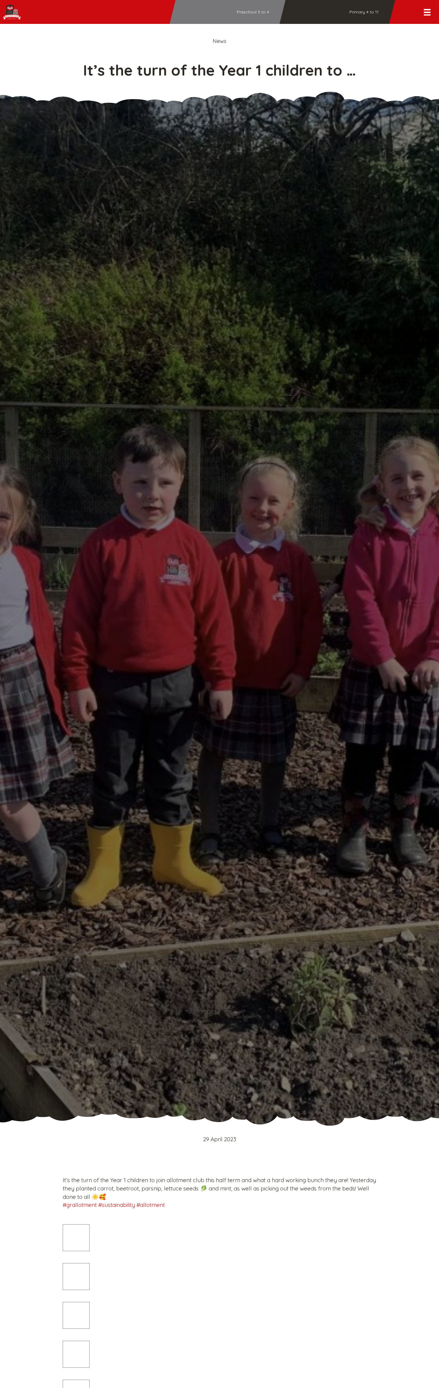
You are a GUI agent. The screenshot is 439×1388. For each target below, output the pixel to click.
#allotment (150, 1204)
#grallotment (80, 1204)
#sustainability (116, 1204)
